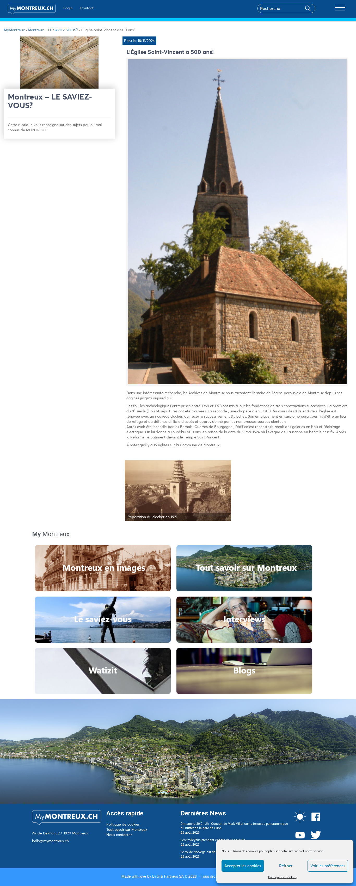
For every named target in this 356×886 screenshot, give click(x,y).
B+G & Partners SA (168, 876)
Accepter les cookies (242, 865)
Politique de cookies (282, 877)
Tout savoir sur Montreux (126, 829)
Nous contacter (119, 834)
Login (67, 8)
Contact (87, 8)
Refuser (285, 865)
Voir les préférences (327, 865)
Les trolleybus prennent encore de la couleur (213, 840)
